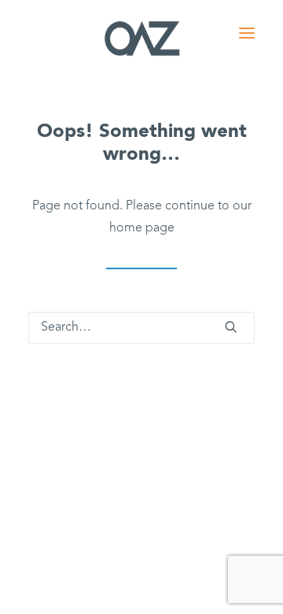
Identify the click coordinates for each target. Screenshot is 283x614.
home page (142, 228)
